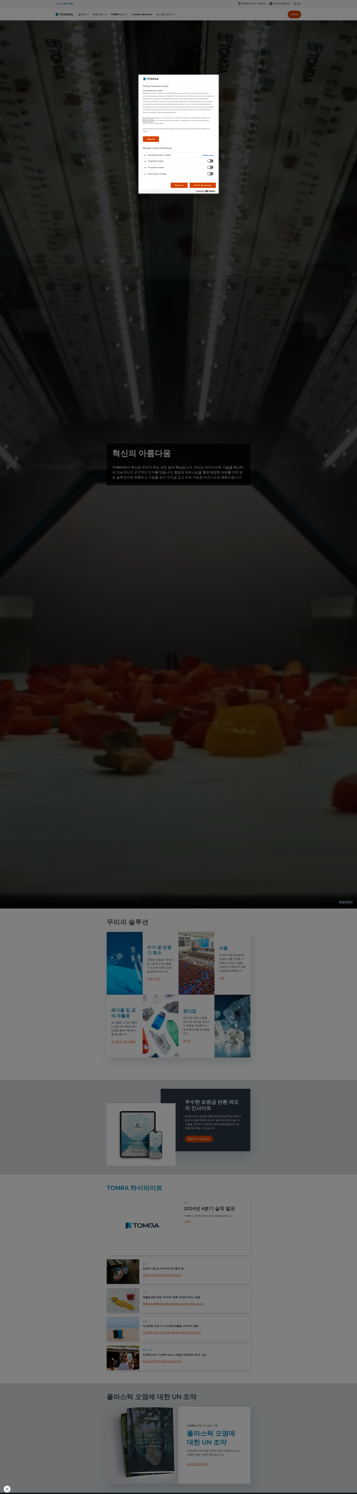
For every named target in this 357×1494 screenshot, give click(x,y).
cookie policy (148, 120)
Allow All (151, 139)
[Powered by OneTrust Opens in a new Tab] (206, 191)
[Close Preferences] (7, 1489)
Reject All (179, 185)
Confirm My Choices (202, 185)
